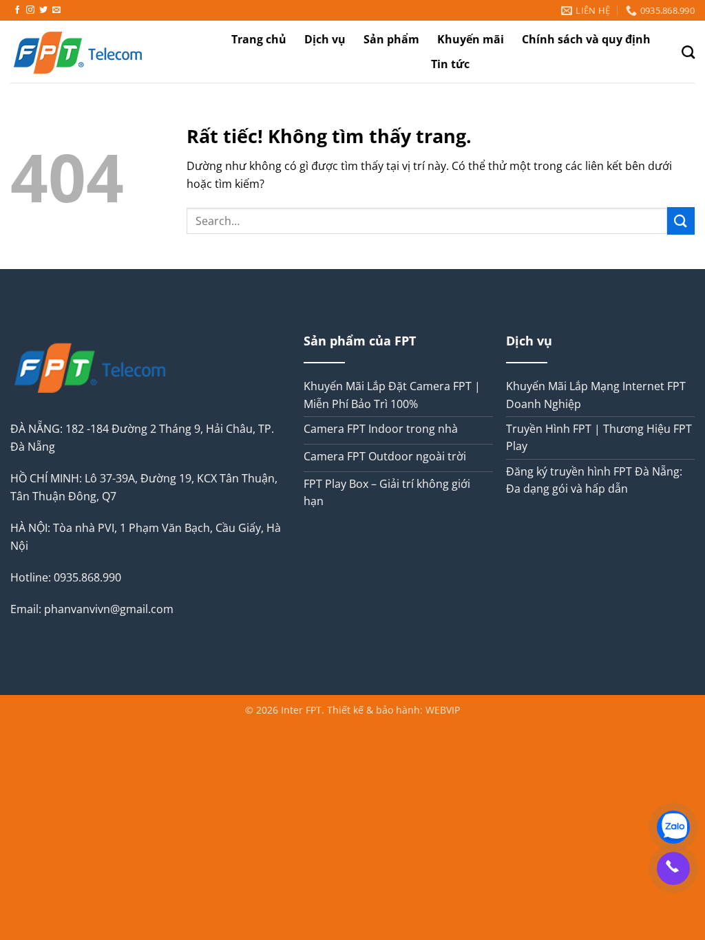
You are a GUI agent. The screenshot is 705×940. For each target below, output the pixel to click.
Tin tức (450, 64)
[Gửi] (681, 220)
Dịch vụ (325, 39)
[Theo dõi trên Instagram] (30, 10)
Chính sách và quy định (586, 39)
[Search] (688, 52)
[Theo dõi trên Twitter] (43, 10)
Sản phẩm (391, 39)
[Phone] (673, 868)
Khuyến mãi (470, 39)
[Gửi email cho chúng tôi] (56, 10)
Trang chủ (258, 39)
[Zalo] (673, 827)
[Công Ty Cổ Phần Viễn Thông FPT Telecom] (99, 51)
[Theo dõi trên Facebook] (17, 10)
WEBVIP (442, 709)
